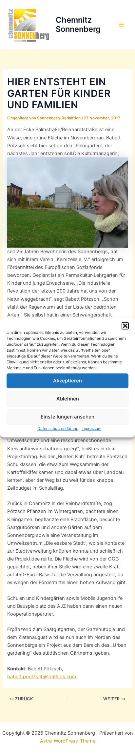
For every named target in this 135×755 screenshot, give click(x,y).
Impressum (91, 428)
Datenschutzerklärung (57, 428)
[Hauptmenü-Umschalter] (121, 24)
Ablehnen (67, 399)
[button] (125, 325)
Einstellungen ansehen (67, 417)
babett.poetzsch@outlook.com (41, 677)
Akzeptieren (67, 381)
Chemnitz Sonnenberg (78, 24)
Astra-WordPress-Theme (67, 741)
